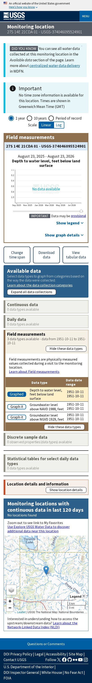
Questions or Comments (46, 644)
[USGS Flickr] (75, 661)
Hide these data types (66, 348)
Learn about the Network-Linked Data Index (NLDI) (42, 625)
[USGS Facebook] (64, 661)
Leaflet (21, 612)
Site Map (76, 654)
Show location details (66, 490)
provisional (78, 216)
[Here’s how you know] (46, 5)
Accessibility (56, 654)
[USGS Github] (69, 661)
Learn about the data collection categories (40, 285)
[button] (46, 570)
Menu (85, 16)
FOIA (7, 678)
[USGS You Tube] (80, 661)
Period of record (69, 118)
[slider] (81, 210)
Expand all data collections (31, 292)
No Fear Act (74, 672)
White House (52, 672)
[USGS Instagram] (85, 661)
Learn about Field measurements (34, 371)
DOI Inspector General (21, 672)
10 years (40, 118)
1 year (20, 118)
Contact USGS (15, 659)
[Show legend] (84, 596)
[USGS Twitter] (59, 661)
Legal (39, 654)
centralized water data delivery (54, 65)
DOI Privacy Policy (18, 654)
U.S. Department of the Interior (29, 666)
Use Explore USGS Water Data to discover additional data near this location (38, 528)
